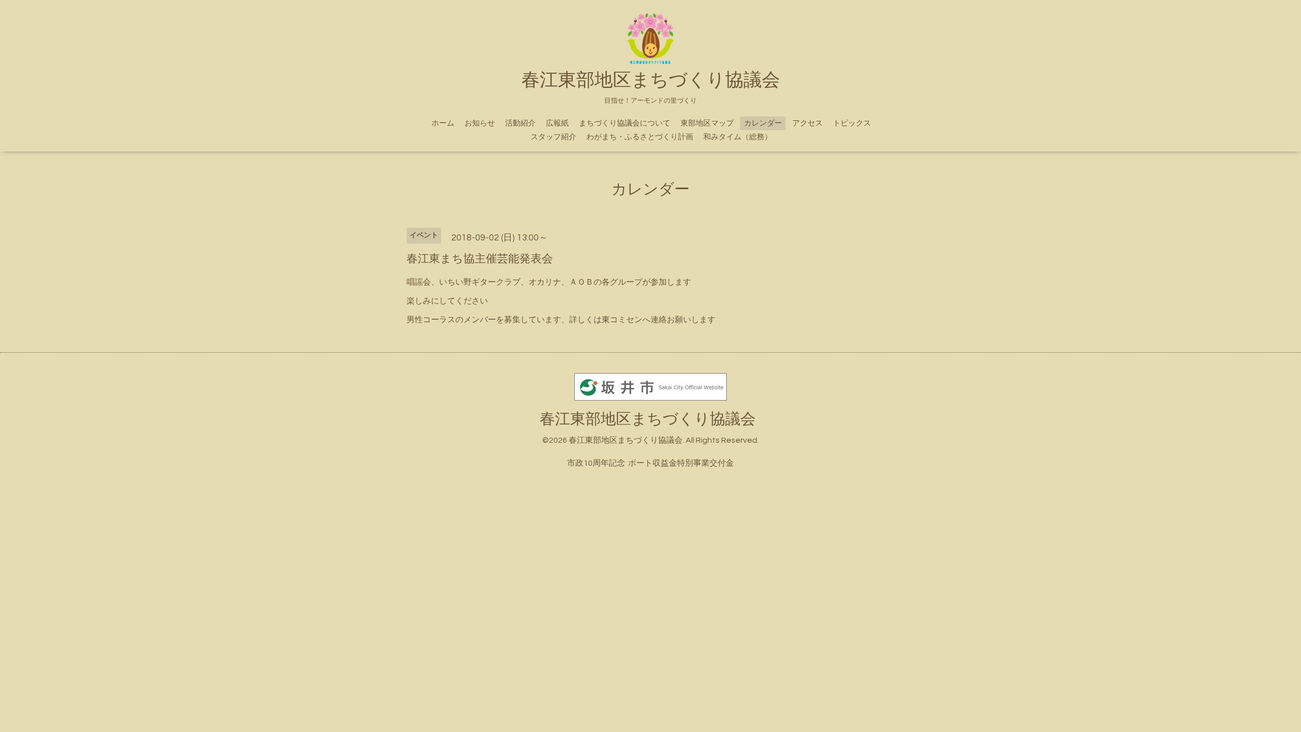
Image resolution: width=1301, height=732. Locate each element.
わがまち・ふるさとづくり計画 (639, 137)
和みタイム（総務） (737, 137)
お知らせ (479, 123)
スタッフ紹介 (553, 137)
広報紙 (557, 123)
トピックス (852, 123)
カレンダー (763, 123)
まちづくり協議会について (624, 123)
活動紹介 (520, 123)
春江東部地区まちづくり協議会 (648, 419)
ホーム (442, 123)
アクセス (807, 123)
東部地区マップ (707, 123)
